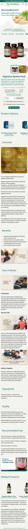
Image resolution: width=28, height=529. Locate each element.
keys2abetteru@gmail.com (18, 30)
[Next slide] (26, 34)
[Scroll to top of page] (25, 526)
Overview (4, 34)
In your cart (20, 98)
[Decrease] (5, 98)
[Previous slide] (2, 50)
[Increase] (8, 98)
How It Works (20, 34)
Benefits (11, 34)
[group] (9, 127)
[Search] (23, 4)
